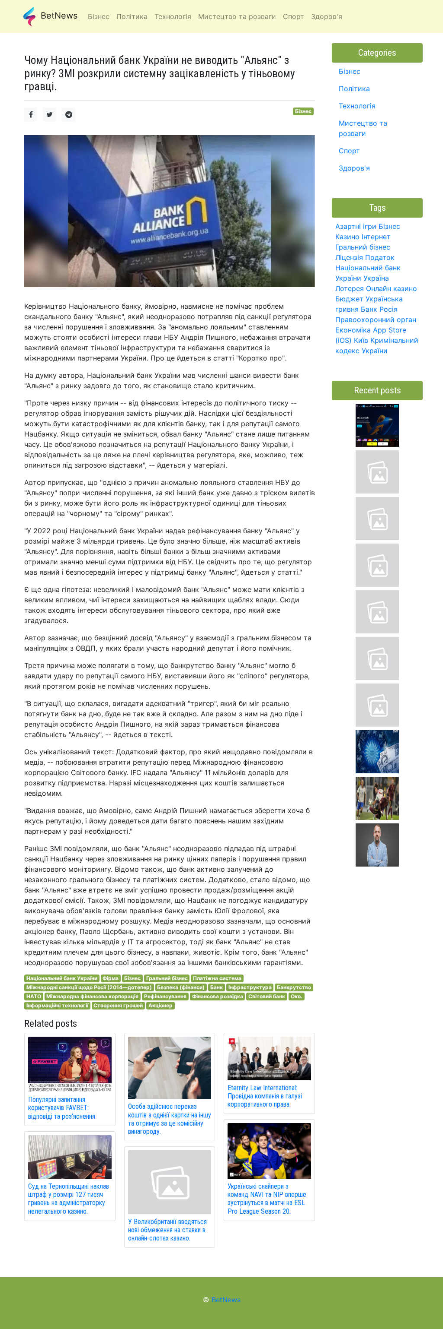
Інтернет (376, 236)
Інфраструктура (250, 987)
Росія (388, 309)
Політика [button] (132, 16)
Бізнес (303, 111)
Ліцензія (349, 257)
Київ (361, 340)
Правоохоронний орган (375, 319)
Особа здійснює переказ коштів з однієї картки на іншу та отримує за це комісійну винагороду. (169, 1119)
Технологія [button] (172, 16)
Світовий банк (266, 996)
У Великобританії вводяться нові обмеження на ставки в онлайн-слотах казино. (167, 1230)
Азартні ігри (355, 226)
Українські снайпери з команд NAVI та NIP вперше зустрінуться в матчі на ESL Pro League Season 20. (267, 1198)
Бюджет (349, 298)
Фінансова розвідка (217, 996)
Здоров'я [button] (326, 16)
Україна (376, 278)
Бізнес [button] (98, 16)
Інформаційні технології (57, 1005)
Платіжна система (217, 978)
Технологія (357, 105)
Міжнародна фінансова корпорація (92, 996)
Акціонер (160, 1005)
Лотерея (349, 288)
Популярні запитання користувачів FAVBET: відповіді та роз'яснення (61, 1107)
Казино (347, 236)
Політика (354, 88)
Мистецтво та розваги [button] (237, 16)
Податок (380, 257)
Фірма (111, 978)
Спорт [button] (293, 16)
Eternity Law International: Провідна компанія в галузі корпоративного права (265, 1096)
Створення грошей (118, 1005)
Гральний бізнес (167, 978)
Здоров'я (354, 168)
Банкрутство (294, 987)
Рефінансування (165, 996)
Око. (296, 996)
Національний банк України (61, 978)
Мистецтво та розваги (363, 128)
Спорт (349, 150)
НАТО (33, 996)
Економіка (353, 330)
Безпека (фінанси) (181, 987)
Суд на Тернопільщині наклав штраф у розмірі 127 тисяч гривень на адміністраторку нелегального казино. (68, 1198)
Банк (216, 987)
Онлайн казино (391, 288)
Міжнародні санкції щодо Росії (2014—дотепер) (89, 987)
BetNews (57, 15)
